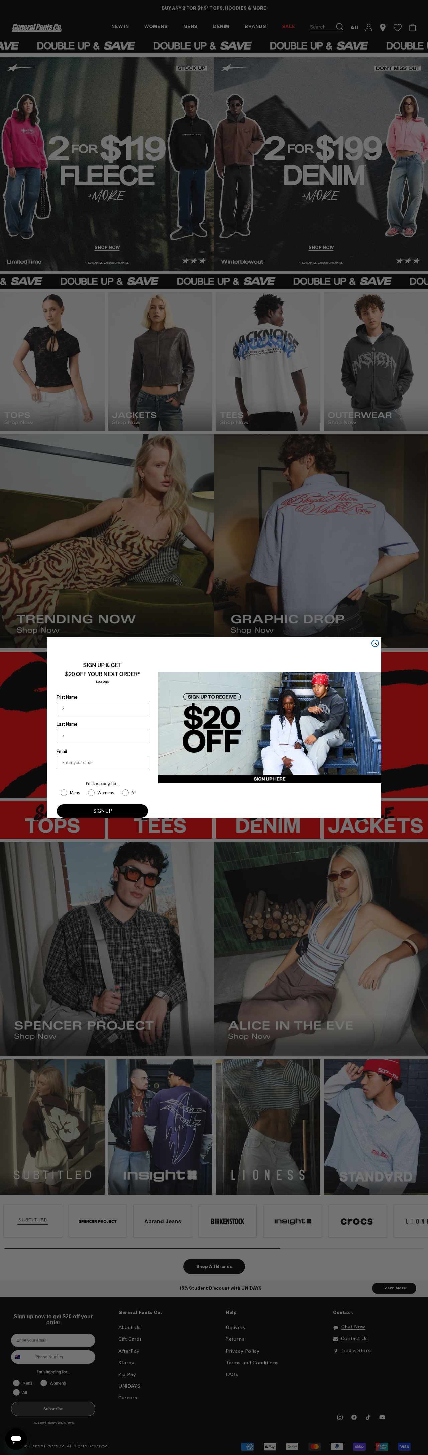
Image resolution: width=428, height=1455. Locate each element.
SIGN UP (102, 811)
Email (62, 751)
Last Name (67, 724)
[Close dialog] (375, 643)
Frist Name (67, 697)
